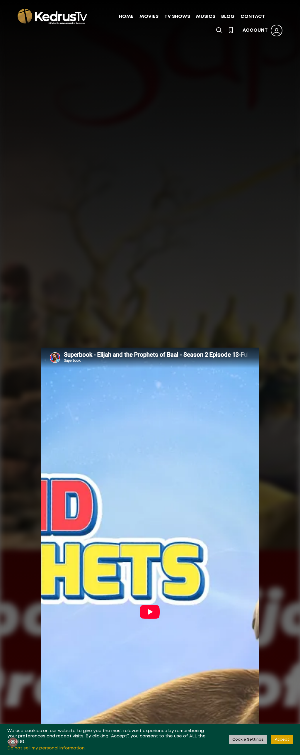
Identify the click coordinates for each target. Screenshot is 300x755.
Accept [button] (282, 739)
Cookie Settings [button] (247, 739)
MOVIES (148, 16)
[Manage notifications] (13, 742)
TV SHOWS (177, 16)
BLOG (228, 16)
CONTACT (253, 16)
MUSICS (205, 16)
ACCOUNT (255, 30)
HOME (126, 16)
